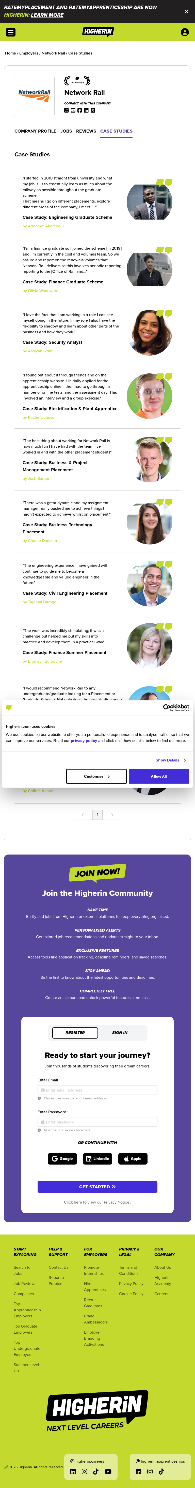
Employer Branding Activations (94, 1338)
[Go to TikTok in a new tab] (96, 1471)
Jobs (66, 131)
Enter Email (49, 1080)
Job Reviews (25, 1283)
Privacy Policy (131, 1283)
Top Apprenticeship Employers (27, 1310)
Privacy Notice (117, 1202)
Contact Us (58, 1267)
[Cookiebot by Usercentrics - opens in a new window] (167, 708)
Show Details (167, 760)
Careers (161, 1293)
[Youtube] (73, 110)
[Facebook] (79, 110)
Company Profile (35, 131)
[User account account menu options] (186, 32)
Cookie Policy (131, 1293)
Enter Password (53, 1112)
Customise (93, 776)
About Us (162, 1267)
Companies (24, 1293)
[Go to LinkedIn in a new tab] (73, 1471)
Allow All (159, 776)
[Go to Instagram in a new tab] (84, 1471)
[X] (93, 110)
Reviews (86, 131)
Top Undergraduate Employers (27, 1348)
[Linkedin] (86, 110)
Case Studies (116, 131)
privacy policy (84, 740)
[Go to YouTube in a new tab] (108, 1471)
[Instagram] (66, 110)
